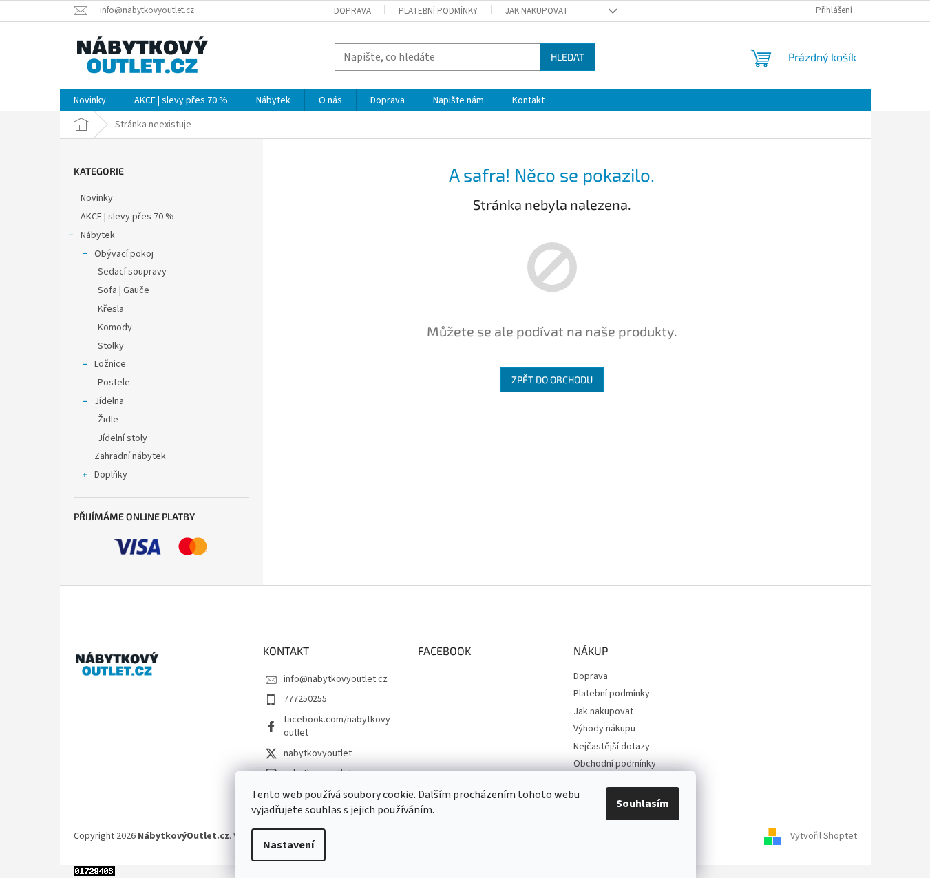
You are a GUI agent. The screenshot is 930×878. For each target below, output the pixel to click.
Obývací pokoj (124, 254)
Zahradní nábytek (130, 456)
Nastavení (288, 845)
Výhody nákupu (604, 729)
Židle (108, 420)
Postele (114, 382)
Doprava (352, 11)
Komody (115, 327)
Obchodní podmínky (614, 764)
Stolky (111, 346)
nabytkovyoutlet (318, 753)
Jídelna (109, 401)
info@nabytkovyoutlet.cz (336, 679)
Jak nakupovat (536, 11)
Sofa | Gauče (123, 290)
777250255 (305, 699)
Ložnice (110, 364)
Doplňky (110, 475)
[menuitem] (90, 100)
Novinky (97, 198)
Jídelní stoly (122, 438)
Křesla (111, 309)
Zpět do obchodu (552, 379)
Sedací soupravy (132, 272)
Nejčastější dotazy (611, 746)
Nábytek (98, 235)
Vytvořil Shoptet (823, 837)
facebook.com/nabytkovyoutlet (337, 726)
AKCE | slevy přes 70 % (127, 217)
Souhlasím (642, 803)
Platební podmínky (438, 11)
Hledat (567, 57)
